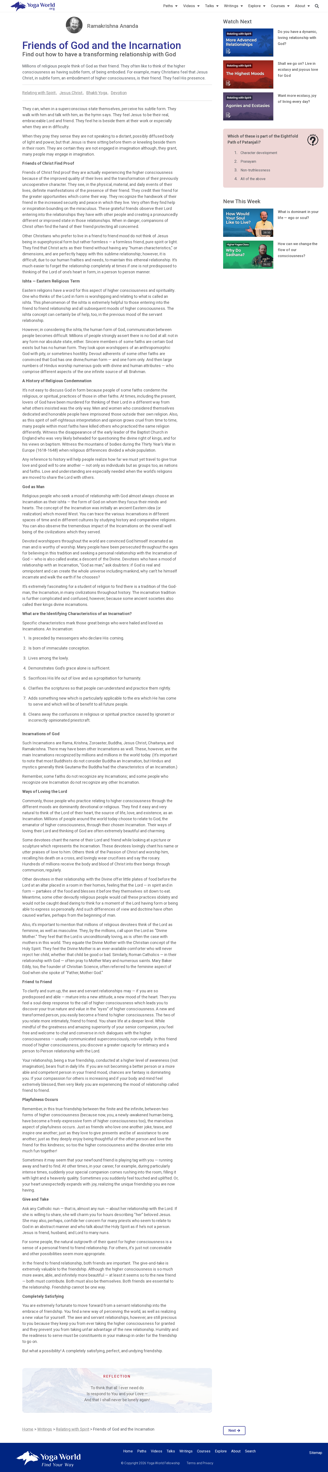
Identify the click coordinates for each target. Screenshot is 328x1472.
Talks (209, 6)
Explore (254, 6)
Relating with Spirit (39, 92)
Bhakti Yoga (96, 92)
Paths (168, 6)
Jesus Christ (70, 92)
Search (250, 1451)
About (300, 6)
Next (232, 1430)
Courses (278, 6)
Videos (189, 6)
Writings (231, 6)
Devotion (119, 92)
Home (27, 1429)
